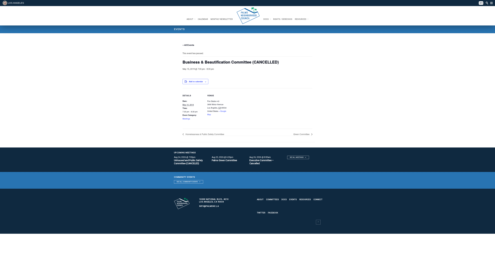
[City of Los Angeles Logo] (5, 3)
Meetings (186, 118)
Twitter (261, 213)
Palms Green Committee (224, 160)
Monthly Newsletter (222, 19)
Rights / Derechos (282, 19)
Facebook (273, 213)
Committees (272, 199)
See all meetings (297, 157)
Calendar (203, 19)
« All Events (188, 45)
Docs (266, 19)
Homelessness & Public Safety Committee (204, 134)
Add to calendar (196, 81)
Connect (318, 199)
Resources (300, 19)
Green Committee (301, 134)
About (190, 19)
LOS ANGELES (16, 3)
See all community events (187, 182)
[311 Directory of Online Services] (481, 3)
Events (293, 199)
